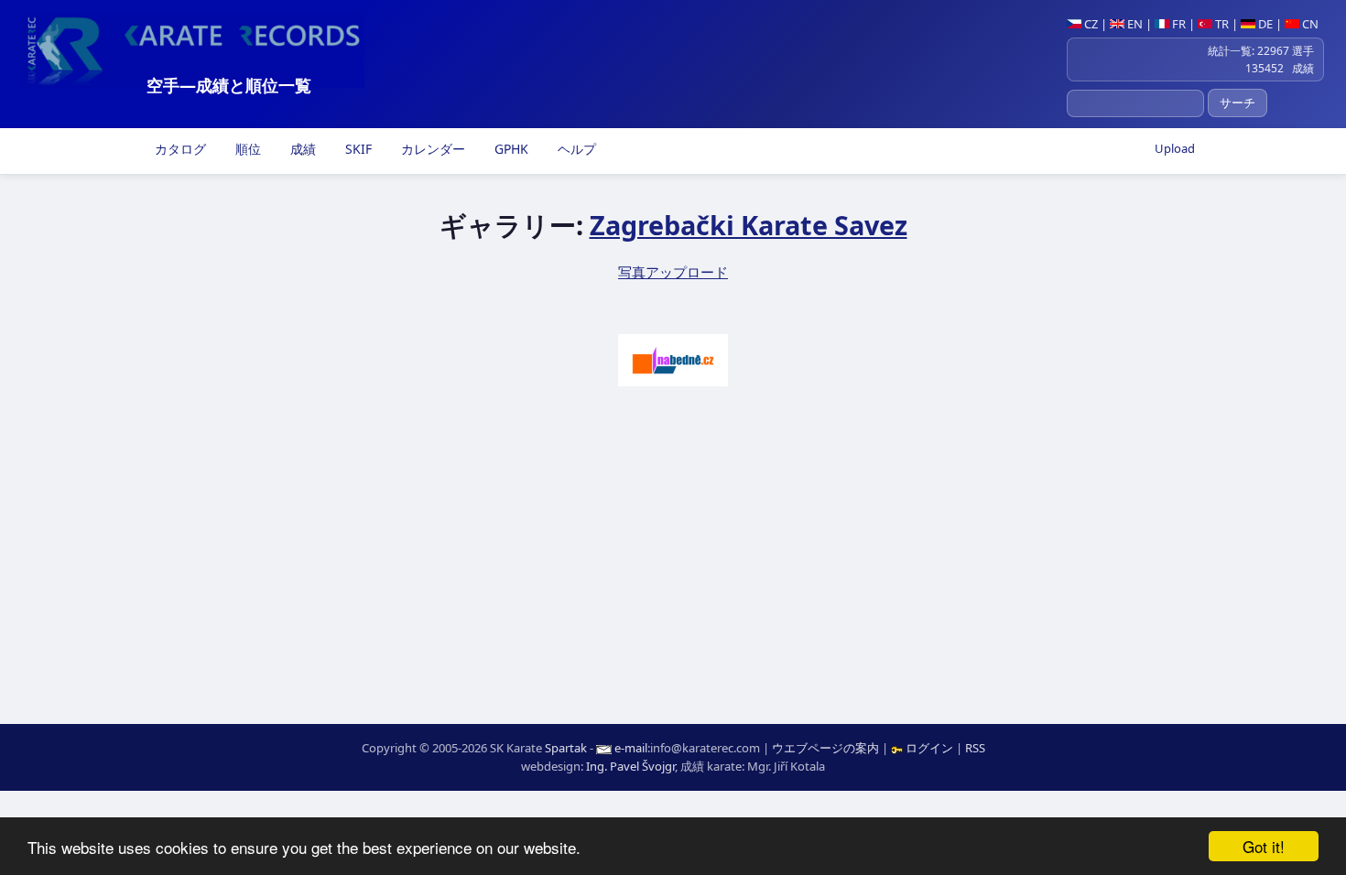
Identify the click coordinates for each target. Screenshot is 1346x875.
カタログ (178, 148)
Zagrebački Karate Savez (748, 225)
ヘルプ (575, 148)
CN (1309, 24)
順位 (246, 148)
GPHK (509, 148)
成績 (301, 148)
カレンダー (431, 148)
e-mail (630, 748)
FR (1177, 24)
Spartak (566, 748)
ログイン (929, 748)
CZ (1089, 24)
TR (1220, 24)
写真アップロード (673, 272)
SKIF (357, 148)
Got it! (1264, 846)
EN (1133, 24)
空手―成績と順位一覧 (229, 85)
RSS (975, 748)
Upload (1175, 148)
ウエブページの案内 (825, 748)
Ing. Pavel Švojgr (630, 766)
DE (1264, 24)
